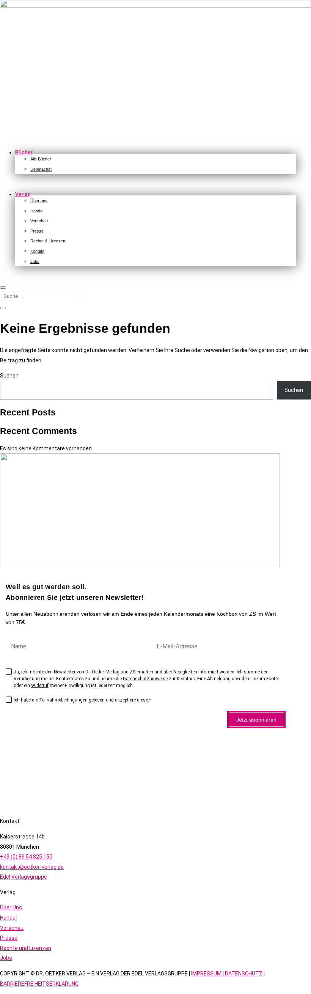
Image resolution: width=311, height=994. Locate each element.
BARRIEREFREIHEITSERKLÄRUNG (39, 984)
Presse (37, 231)
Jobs (34, 261)
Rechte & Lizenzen (47, 241)
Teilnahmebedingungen (63, 700)
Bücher (24, 152)
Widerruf (40, 685)
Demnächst (41, 169)
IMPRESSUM (207, 973)
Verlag (23, 194)
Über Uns (11, 907)
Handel (36, 211)
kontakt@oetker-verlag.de (32, 867)
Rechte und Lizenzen (25, 948)
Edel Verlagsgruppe (23, 877)
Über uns (38, 200)
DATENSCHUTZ (243, 973)
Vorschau (39, 221)
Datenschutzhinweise (145, 678)
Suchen (9, 376)
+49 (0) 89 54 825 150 (26, 857)
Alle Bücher (40, 159)
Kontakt (37, 251)
